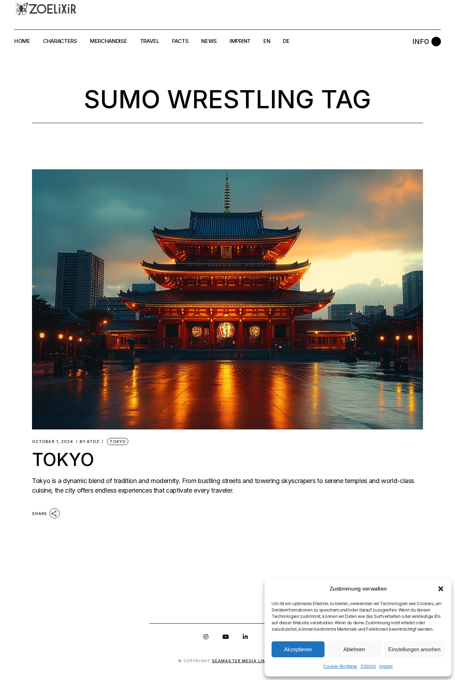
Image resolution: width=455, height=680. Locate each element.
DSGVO (368, 666)
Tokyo (63, 459)
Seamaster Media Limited (244, 660)
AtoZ (90, 442)
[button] (440, 588)
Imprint (385, 666)
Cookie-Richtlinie (340, 666)
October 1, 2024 (53, 442)
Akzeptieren (298, 649)
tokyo (117, 441)
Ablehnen (354, 649)
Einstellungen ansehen (414, 649)
